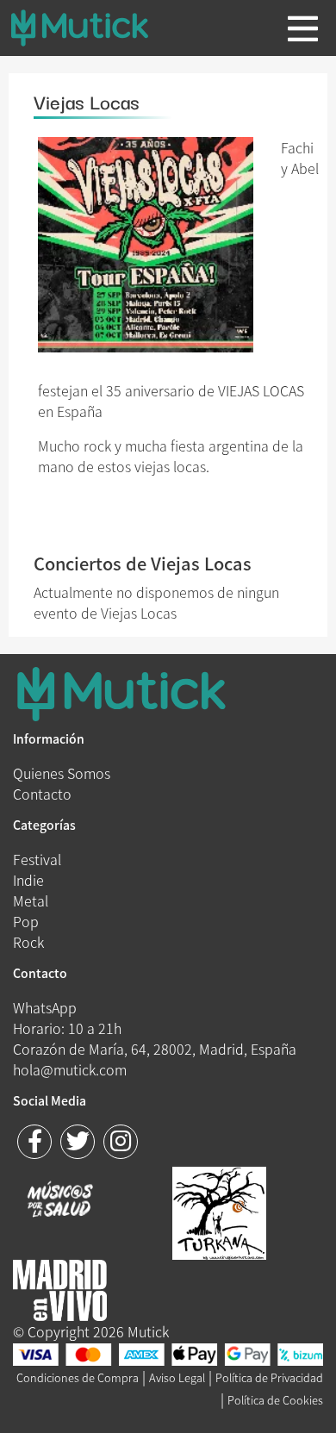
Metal (30, 900)
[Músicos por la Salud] (60, 1201)
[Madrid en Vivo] (219, 1210)
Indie (28, 879)
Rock (28, 941)
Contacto (42, 793)
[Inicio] (93, 27)
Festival (37, 859)
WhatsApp (45, 1007)
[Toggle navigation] (303, 28)
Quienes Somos (61, 773)
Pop (26, 921)
